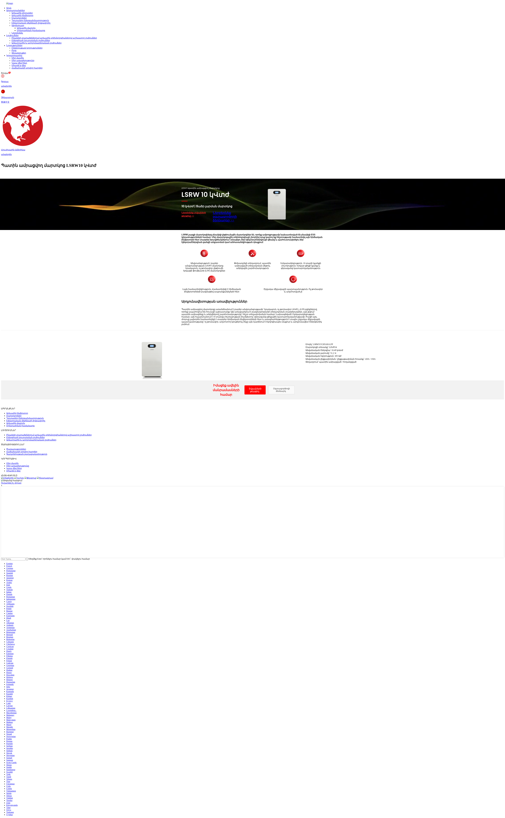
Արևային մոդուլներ (22, 13)
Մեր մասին (18, 58)
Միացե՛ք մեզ (19, 65)
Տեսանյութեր (19, 53)
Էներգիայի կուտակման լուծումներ (31, 40)
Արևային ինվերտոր (22, 15)
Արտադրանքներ (15, 10)
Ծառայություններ (16, 449)
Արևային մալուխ (26, 28)
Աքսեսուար (18, 25)
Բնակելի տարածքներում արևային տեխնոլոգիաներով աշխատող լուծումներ (54, 38)
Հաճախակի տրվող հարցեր (27, 68)
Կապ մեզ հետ (19, 63)
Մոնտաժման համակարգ (31, 30)
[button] (255, 390)
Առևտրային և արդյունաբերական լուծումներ (37, 43)
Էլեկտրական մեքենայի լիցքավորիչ (31, 23)
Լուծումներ (12, 35)
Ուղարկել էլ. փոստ (11, 483)
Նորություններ (14, 45)
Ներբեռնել (17, 33)
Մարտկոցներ (19, 18)
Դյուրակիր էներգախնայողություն (30, 20)
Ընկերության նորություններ (27, 48)
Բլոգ (14, 50)
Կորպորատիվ (14, 55)
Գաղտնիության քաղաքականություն (26, 454)
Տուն (8, 8)
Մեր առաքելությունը (23, 60)
